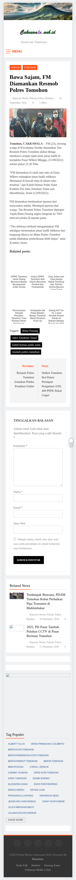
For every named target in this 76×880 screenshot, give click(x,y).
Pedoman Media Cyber (38, 869)
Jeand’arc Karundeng (22, 801)
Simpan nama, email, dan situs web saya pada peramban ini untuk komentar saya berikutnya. (36, 544)
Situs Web (19, 523)
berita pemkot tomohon (22, 761)
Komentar (20, 445)
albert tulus (16, 744)
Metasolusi (37, 859)
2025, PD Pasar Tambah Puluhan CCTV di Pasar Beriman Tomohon (43, 631)
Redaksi (35, 865)
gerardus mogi (48, 795)
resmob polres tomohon (25, 351)
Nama (18, 491)
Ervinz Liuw (37, 790)
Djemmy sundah (18, 772)
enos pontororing (45, 784)
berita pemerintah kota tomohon (28, 755)
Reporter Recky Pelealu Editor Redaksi (33, 98)
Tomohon (30, 67)
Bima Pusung (30, 330)
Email (18, 507)
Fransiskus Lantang (20, 795)
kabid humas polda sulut (26, 344)
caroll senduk (39, 767)
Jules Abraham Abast (24, 337)
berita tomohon (53, 761)
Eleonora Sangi (18, 784)
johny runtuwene (53, 801)
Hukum (15, 67)
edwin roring (41, 778)
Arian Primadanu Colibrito (47, 744)
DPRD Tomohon (17, 778)
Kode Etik (22, 865)
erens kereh (16, 790)
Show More (15, 820)
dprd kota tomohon (46, 772)
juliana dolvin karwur (22, 813)
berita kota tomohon (21, 749)
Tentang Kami (52, 865)
